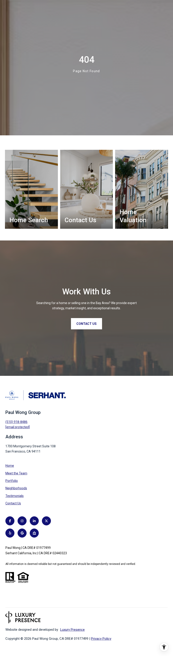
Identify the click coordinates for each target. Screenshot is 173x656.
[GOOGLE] (22, 533)
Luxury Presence (72, 630)
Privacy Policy (101, 639)
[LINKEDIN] (34, 520)
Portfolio (11, 481)
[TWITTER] (46, 520)
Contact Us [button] (86, 324)
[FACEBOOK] (9, 520)
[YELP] (9, 533)
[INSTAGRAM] (22, 520)
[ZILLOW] (34, 533)
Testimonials (14, 496)
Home (9, 465)
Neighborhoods (16, 488)
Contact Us (13, 503)
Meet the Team (16, 473)
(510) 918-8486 (16, 422)
